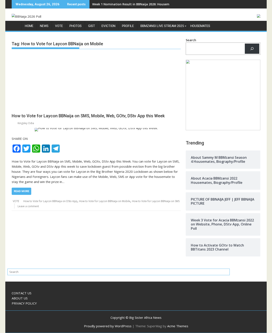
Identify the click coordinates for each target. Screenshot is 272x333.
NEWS (44, 26)
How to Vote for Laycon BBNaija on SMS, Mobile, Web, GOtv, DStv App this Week (88, 115)
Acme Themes (177, 326)
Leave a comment (28, 206)
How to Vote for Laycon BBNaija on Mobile (104, 201)
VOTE (59, 26)
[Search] (252, 49)
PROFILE (128, 26)
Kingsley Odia (26, 123)
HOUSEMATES (200, 26)
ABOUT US (20, 298)
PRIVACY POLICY (24, 303)
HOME (29, 26)
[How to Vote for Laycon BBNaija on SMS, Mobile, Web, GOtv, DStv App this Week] (96, 129)
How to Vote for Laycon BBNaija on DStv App (50, 201)
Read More (21, 191)
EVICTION (108, 26)
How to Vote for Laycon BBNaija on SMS (156, 201)
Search (191, 40)
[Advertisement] (96, 82)
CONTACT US (21, 293)
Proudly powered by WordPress (108, 326)
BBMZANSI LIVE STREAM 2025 (162, 26)
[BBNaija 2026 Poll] (15, 27)
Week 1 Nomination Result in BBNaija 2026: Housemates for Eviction (143, 4)
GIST (91, 26)
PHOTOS (75, 26)
